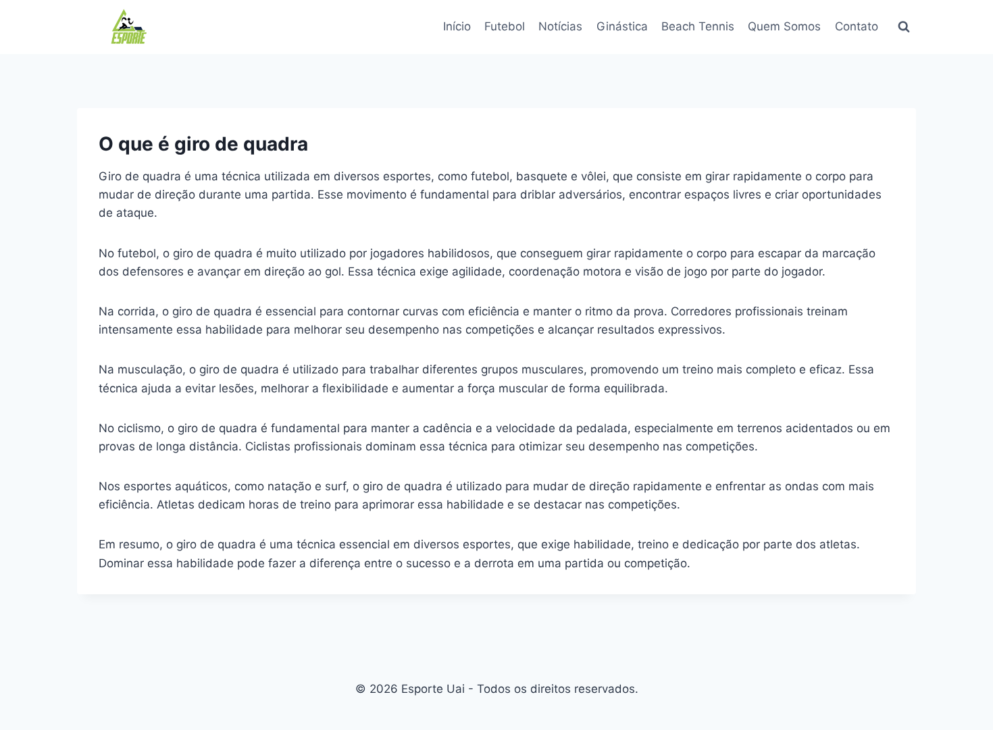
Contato (856, 26)
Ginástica (622, 26)
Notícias (560, 26)
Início (457, 26)
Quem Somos (784, 26)
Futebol (504, 26)
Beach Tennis (697, 26)
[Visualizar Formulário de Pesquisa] (904, 27)
